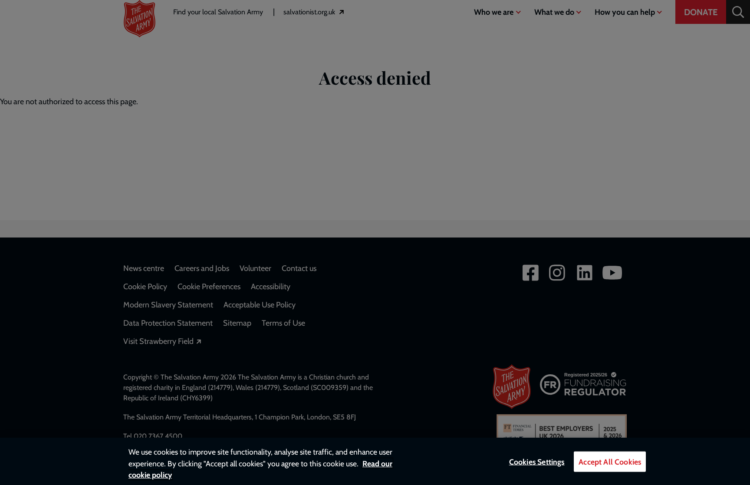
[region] (375, 461)
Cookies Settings (537, 461)
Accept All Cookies (610, 461)
